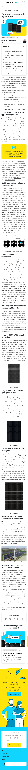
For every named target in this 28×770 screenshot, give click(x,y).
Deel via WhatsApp (22, 619)
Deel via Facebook (14, 619)
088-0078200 (17, 178)
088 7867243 (14, 738)
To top (23, 762)
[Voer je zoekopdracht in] (25, 6)
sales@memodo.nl (10, 180)
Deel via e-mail (6, 619)
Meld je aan (13, 694)
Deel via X (10, 619)
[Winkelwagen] (25, 2)
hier (5, 327)
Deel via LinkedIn (18, 619)
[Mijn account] (22, 2)
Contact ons (13, 745)
